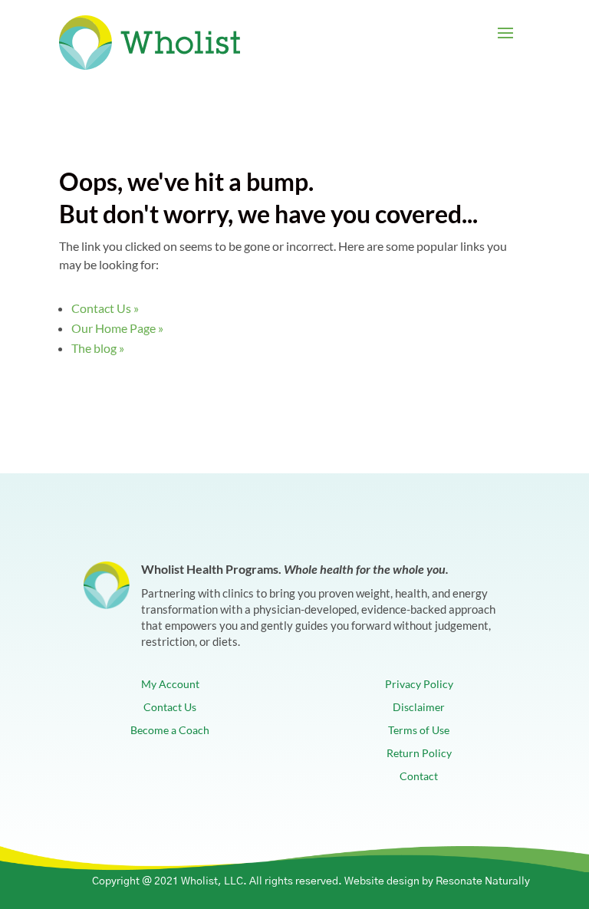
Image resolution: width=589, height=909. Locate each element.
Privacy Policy (419, 684)
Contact (419, 776)
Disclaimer (419, 707)
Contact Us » (105, 308)
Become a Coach (169, 730)
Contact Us (169, 707)
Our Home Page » (117, 328)
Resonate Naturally (483, 881)
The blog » (97, 348)
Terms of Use (418, 730)
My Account (170, 684)
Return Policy (419, 753)
